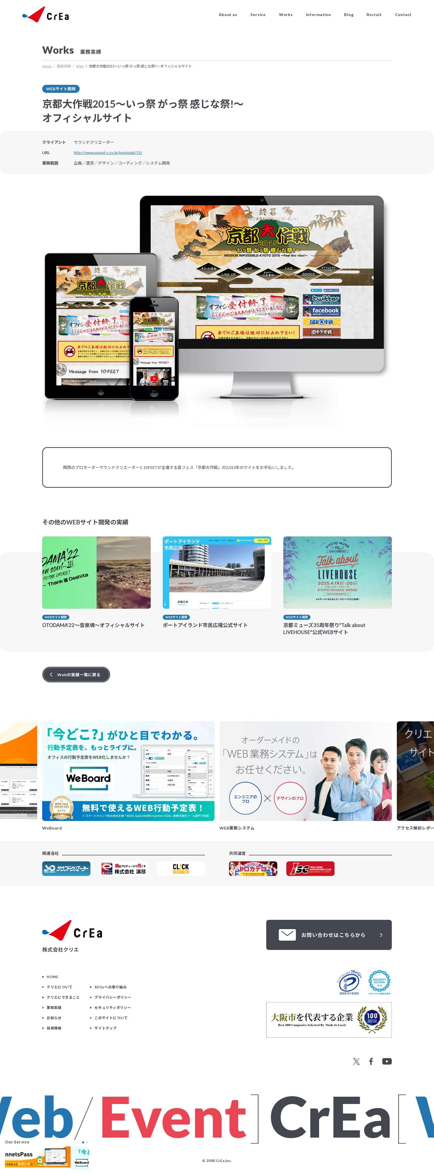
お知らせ (54, 1018)
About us (228, 15)
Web (80, 66)
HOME (53, 977)
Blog (348, 15)
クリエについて (60, 987)
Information (318, 15)
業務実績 (54, 1007)
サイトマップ (105, 1028)
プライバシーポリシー (112, 997)
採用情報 (54, 1028)
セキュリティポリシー (112, 1007)
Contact (403, 15)
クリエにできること (63, 997)
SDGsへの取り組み (110, 987)
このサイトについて (111, 1018)
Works (286, 15)
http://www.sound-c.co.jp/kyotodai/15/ (108, 152)
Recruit (374, 15)
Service (258, 15)
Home (46, 66)
